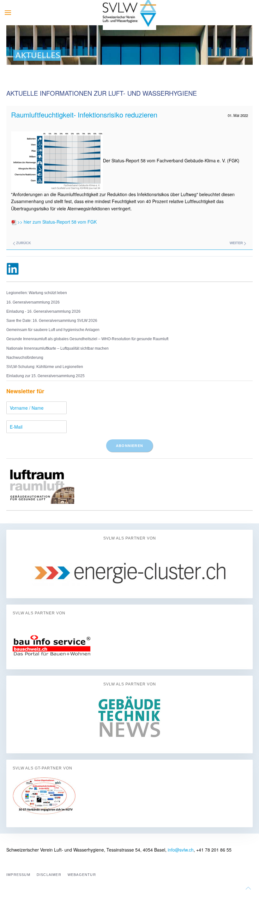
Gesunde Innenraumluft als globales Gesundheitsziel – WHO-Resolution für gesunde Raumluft (87, 339)
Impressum (18, 875)
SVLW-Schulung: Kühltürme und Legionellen (44, 367)
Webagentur (82, 875)
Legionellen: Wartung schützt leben (36, 293)
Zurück (23, 243)
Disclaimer (49, 875)
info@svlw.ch (181, 850)
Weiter (237, 243)
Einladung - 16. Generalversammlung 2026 (43, 311)
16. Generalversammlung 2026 (33, 302)
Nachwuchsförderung (24, 357)
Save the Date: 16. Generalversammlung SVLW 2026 (51, 320)
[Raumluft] (40, 484)
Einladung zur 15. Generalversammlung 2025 (45, 376)
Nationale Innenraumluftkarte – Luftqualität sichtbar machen (57, 348)
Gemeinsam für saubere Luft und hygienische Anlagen (52, 330)
